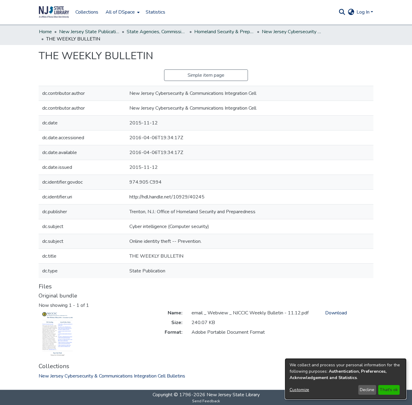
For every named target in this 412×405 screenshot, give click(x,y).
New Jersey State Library (233, 394)
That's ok (389, 390)
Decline (367, 390)
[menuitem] (122, 12)
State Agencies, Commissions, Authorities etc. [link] (157, 31)
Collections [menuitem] (86, 12)
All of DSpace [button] (120, 12)
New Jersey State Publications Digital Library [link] (89, 31)
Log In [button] (364, 12)
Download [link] (336, 313)
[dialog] (345, 379)
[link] (112, 376)
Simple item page (206, 75)
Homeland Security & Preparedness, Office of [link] (224, 31)
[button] (54, 12)
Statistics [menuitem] (155, 12)
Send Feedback (206, 401)
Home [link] (45, 31)
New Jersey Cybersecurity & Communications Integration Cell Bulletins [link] (292, 31)
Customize (299, 390)
